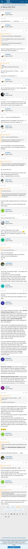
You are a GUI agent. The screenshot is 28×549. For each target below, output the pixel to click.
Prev (13, 507)
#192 (26, 244)
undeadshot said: (6, 489)
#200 (26, 486)
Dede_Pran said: (5, 161)
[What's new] (26, 1)
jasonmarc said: (5, 33)
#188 (26, 158)
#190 (26, 215)
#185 (26, 99)
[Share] (23, 19)
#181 (26, 18)
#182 (26, 30)
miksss (3, 9)
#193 (26, 268)
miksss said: (4, 63)
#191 (26, 227)
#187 (26, 131)
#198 (26, 439)
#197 (26, 392)
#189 (26, 185)
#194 (26, 290)
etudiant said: (5, 134)
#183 (26, 60)
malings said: (5, 442)
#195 (26, 308)
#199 (26, 462)
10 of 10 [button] (18, 507)
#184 (26, 85)
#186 (26, 114)
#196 (26, 364)
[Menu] (2, 1)
